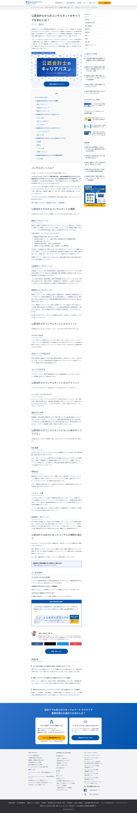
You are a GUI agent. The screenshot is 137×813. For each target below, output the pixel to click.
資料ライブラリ (92, 2)
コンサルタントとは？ (42, 97)
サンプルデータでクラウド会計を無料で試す (38, 767)
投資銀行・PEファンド (42, 152)
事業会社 (39, 145)
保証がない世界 (40, 135)
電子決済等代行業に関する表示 (92, 802)
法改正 (86, 38)
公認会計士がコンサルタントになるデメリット (48, 128)
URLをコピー (75, 643)
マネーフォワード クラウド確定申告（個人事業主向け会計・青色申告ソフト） (93, 762)
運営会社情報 (12, 802)
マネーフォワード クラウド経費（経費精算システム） (91, 770)
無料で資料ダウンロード (56, 84)
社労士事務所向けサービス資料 (35, 764)
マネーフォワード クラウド (38, 7)
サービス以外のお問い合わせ (107, 802)
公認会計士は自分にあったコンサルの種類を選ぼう (49, 155)
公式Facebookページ (94, 790)
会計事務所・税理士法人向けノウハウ (66, 7)
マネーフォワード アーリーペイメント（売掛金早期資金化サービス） (41, 777)
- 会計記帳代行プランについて (63, 760)
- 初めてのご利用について (62, 765)
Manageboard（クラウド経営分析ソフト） (38, 780)
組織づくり (87, 35)
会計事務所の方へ (59, 2)
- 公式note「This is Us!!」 (62, 790)
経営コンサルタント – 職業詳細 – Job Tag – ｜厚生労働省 (49, 202)
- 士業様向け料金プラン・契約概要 (64, 787)
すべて (86, 48)
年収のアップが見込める (42, 121)
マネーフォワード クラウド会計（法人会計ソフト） (91, 758)
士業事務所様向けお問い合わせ (35, 757)
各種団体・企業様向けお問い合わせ (36, 760)
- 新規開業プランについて (62, 763)
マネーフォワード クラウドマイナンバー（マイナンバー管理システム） (93, 782)
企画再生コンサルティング (43, 107)
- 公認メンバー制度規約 (61, 785)
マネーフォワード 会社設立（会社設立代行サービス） (40, 782)
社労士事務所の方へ (71, 2)
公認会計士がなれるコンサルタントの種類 (47, 101)
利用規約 (44, 802)
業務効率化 (87, 32)
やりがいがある (40, 118)
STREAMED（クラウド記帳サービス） (36, 785)
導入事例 (79, 2)
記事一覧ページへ (56, 651)
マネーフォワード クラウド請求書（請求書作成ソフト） (91, 766)
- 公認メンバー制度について (62, 758)
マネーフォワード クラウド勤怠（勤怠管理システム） (91, 778)
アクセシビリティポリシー (122, 802)
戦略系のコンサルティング (43, 111)
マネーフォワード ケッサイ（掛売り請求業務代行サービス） (40, 773)
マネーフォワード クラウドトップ (91, 755)
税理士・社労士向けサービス (51, 7)
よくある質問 (40, 158)
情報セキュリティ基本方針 (33, 802)
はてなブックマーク (63, 643)
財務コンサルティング (42, 104)
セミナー (85, 2)
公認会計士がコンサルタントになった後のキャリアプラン (51, 138)
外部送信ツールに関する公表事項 (74, 802)
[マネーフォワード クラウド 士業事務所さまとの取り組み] (34, 2)
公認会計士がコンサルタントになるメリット (47, 114)
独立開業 (39, 141)
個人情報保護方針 (21, 802)
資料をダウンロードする (85, 738)
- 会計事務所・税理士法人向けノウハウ (65, 781)
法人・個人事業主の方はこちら (92, 786)
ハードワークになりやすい (43, 131)
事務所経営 (87, 29)
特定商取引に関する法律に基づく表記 (56, 802)
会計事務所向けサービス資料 (34, 762)
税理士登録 (87, 42)
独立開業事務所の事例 (90, 22)
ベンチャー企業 (40, 148)
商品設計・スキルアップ (90, 45)
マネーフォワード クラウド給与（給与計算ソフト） (91, 774)
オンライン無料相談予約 (104, 3)
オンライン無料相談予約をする (52, 738)
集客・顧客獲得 (88, 26)
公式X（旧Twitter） (94, 794)
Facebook (37, 643)
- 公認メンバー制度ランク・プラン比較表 (65, 783)
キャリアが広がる (41, 124)
